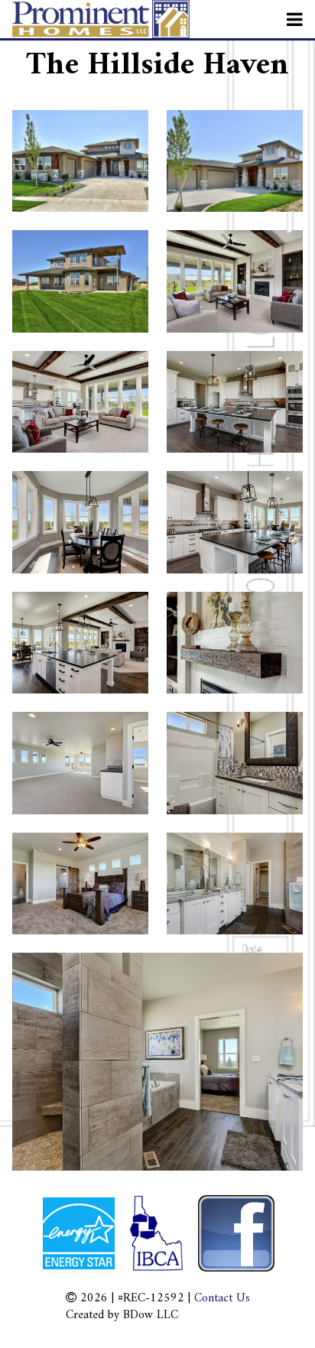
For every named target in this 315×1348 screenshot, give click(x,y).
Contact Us (222, 1298)
